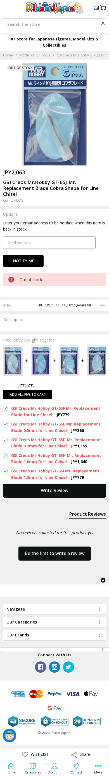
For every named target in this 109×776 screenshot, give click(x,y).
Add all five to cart (28, 394)
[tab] (87, 515)
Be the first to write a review (55, 553)
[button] (102, 23)
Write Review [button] (54, 490)
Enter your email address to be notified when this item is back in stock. (54, 226)
